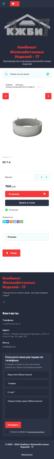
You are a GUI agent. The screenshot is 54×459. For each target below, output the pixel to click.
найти (6, 74)
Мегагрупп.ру (27, 455)
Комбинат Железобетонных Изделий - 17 (27, 52)
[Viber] (18, 221)
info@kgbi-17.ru (9, 346)
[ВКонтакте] (7, 221)
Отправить (13, 425)
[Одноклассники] (11, 221)
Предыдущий (6, 96)
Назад (13, 253)
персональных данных (36, 432)
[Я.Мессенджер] (4, 221)
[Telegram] (14, 221)
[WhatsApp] (21, 221)
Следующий (48, 96)
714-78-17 (11, 324)
